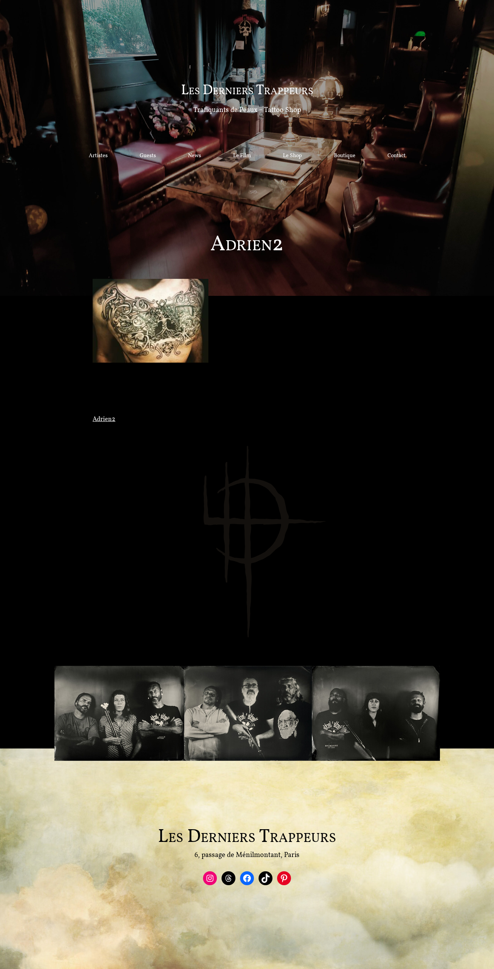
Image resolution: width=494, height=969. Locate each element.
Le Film (242, 156)
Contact (396, 156)
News (194, 156)
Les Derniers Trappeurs (247, 90)
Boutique (344, 156)
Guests (148, 156)
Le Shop (292, 156)
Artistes (98, 156)
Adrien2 (104, 419)
